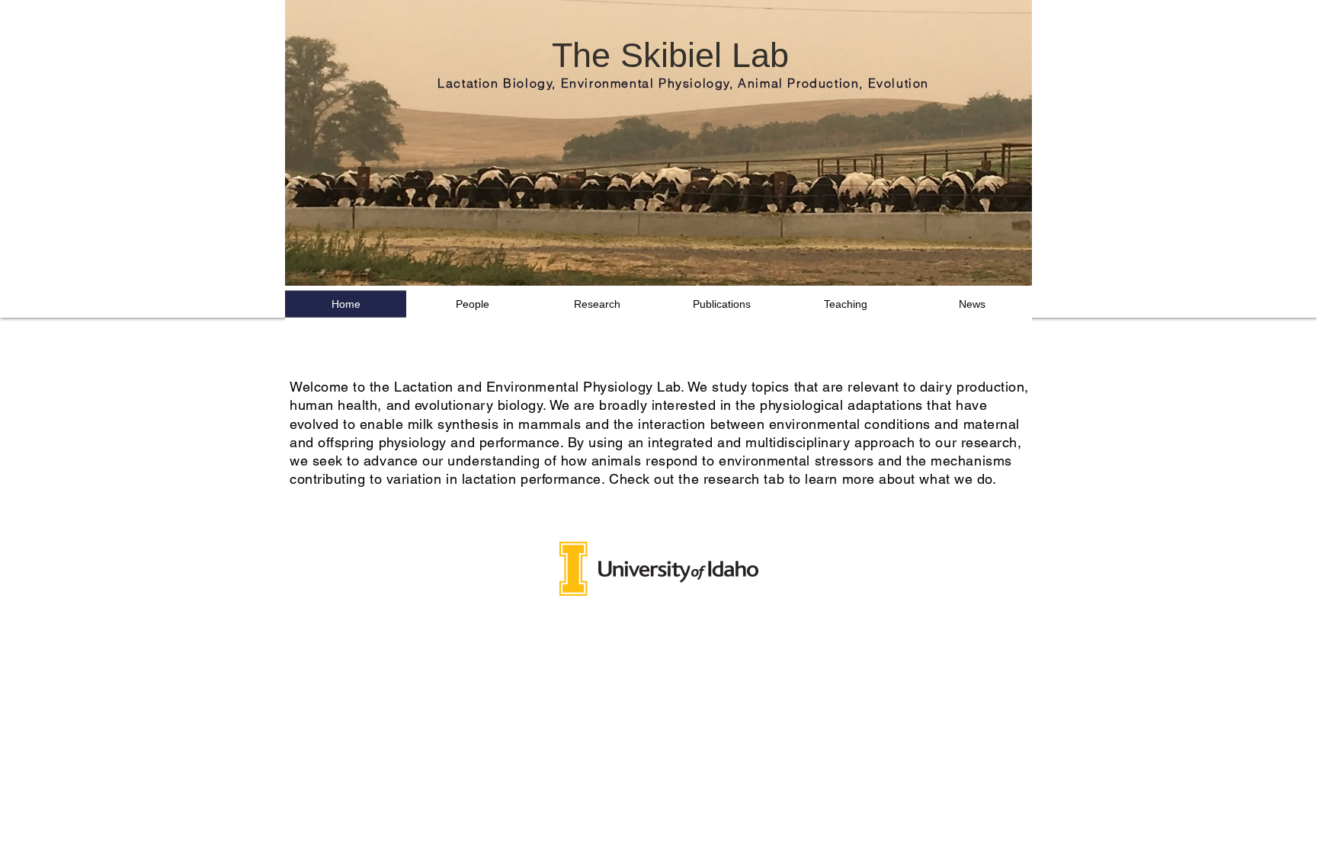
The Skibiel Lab (670, 55)
